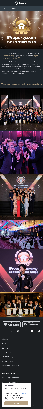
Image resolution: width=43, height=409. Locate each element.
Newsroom (6, 343)
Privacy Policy (23, 393)
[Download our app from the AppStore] (12, 324)
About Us (5, 339)
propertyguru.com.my (10, 377)
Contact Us (6, 352)
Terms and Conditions (11, 365)
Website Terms (8, 361)
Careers (5, 348)
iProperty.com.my (8, 56)
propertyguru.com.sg (10, 382)
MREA (4, 8)
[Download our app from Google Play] (31, 324)
